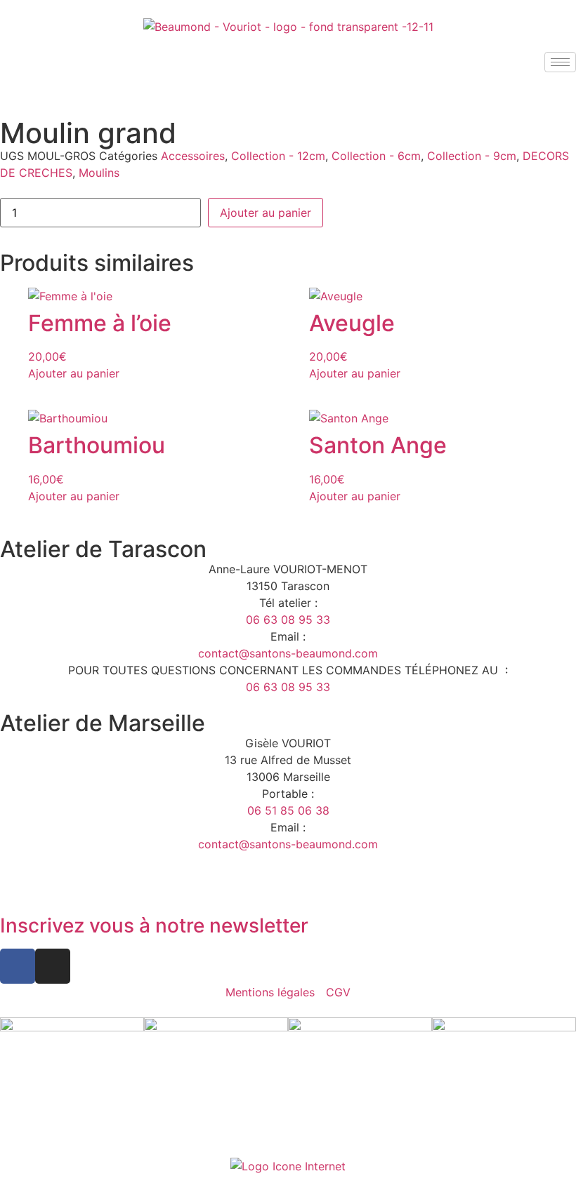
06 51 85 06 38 (288, 810)
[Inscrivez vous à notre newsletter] (17, 886)
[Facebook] (17, 966)
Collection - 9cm (471, 156)
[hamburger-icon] (560, 62)
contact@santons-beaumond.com (288, 653)
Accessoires (193, 156)
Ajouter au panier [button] (73, 373)
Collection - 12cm (278, 156)
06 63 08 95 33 (288, 620)
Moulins (99, 173)
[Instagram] (52, 966)
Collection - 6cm (376, 156)
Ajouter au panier (265, 213)
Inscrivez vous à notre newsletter (154, 925)
